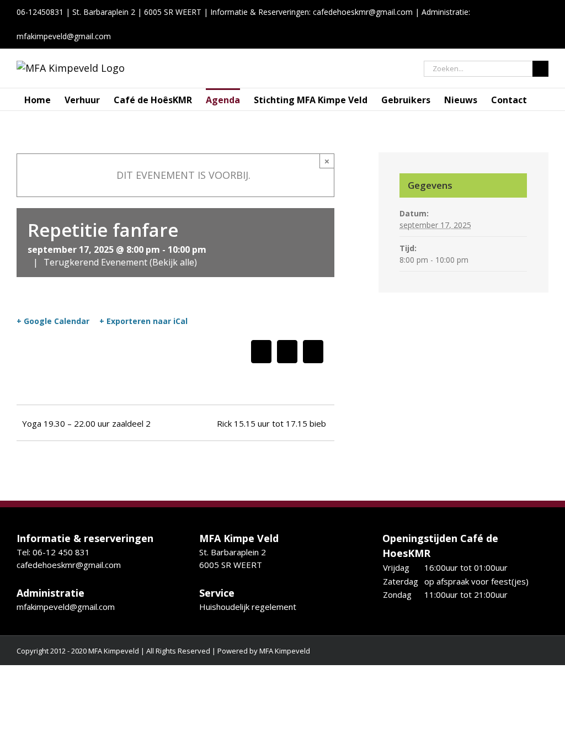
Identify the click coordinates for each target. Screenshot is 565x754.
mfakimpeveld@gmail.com (66, 606)
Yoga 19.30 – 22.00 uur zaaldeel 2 (86, 423)
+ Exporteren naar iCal (143, 321)
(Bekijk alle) (173, 262)
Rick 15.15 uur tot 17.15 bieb (271, 423)
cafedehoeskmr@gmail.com (363, 12)
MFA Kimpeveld (284, 651)
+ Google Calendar (53, 321)
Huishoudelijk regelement (247, 606)
